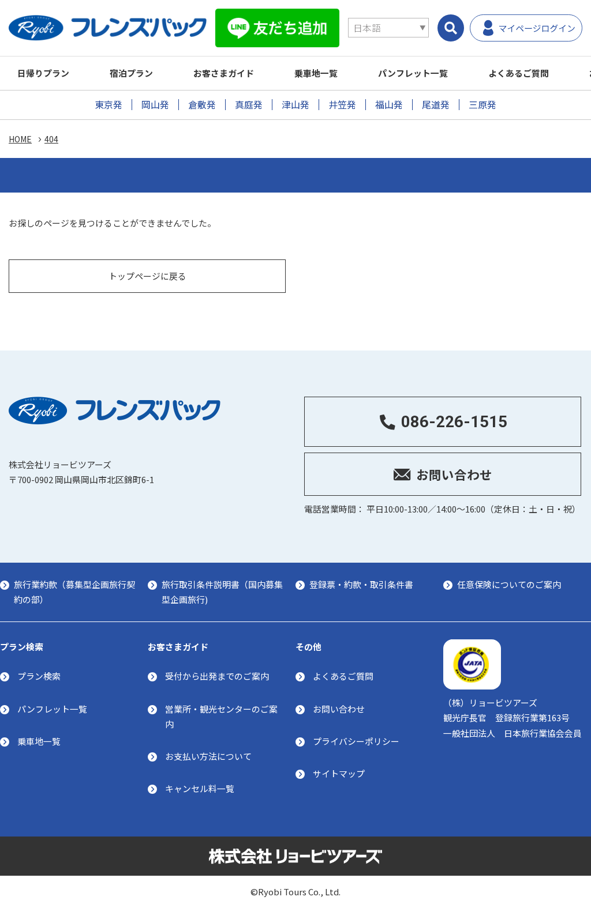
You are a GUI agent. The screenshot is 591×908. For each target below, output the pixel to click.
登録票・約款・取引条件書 (361, 584)
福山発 (389, 104)
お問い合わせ (339, 709)
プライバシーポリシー (356, 741)
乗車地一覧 (316, 73)
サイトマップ (339, 773)
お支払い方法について (208, 756)
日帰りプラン (43, 73)
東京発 (108, 104)
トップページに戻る (147, 276)
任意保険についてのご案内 (509, 584)
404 (51, 139)
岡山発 (155, 104)
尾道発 (436, 104)
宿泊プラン (131, 73)
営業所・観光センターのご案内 (221, 716)
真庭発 (249, 104)
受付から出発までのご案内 (217, 676)
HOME (20, 139)
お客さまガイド (223, 73)
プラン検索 (39, 676)
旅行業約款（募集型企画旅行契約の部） (74, 591)
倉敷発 (202, 104)
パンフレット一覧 (413, 73)
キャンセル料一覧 (199, 788)
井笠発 (342, 104)
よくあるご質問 (518, 73)
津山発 (295, 104)
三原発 (482, 104)
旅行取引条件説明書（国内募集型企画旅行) (222, 591)
